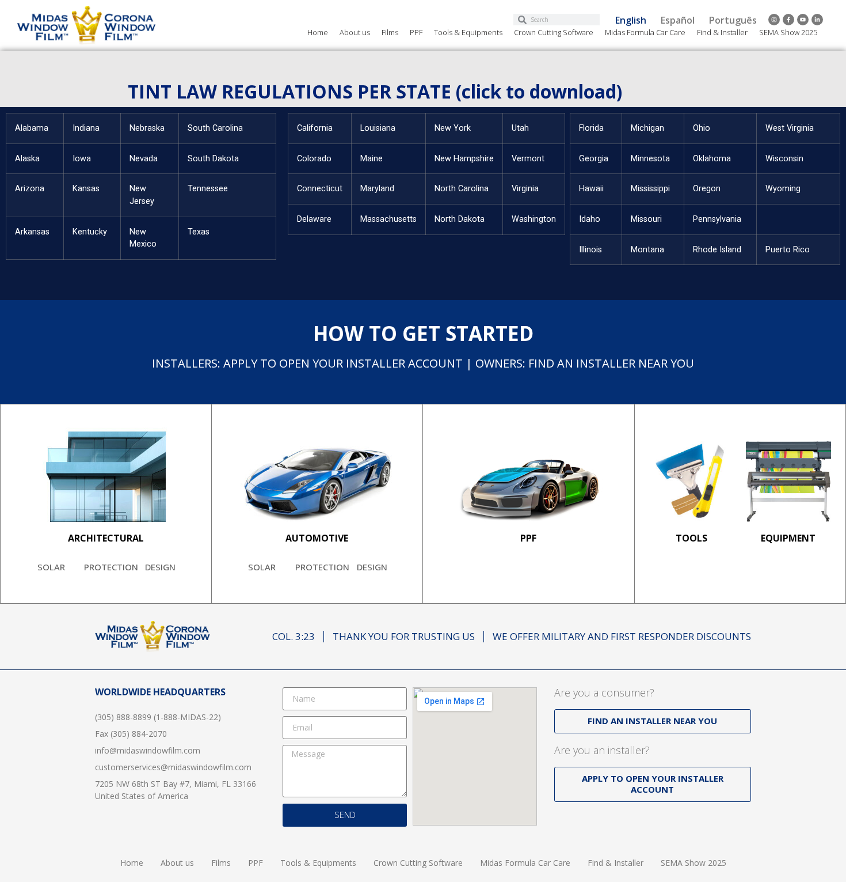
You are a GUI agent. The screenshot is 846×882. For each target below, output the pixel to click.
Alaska (27, 159)
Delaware (314, 219)
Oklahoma (712, 159)
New (444, 128)
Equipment (788, 538)
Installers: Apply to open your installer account (307, 363)
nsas (40, 232)
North (446, 189)
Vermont (528, 159)
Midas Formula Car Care (645, 32)
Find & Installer (722, 32)
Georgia (593, 159)
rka (26, 232)
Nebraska (147, 128)
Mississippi (650, 189)
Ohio (701, 128)
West (776, 128)
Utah (520, 128)
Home (317, 32)
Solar (51, 567)
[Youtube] (803, 19)
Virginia (525, 189)
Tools (691, 538)
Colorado (314, 159)
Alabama (31, 128)
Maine (371, 159)
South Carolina (215, 128)
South (200, 159)
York (462, 128)
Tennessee (208, 189)
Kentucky (90, 232)
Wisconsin (784, 159)
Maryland (377, 189)
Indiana (86, 128)
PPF (416, 32)
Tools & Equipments (468, 32)
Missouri (646, 219)
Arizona (29, 189)
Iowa (82, 159)
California (315, 128)
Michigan (647, 128)
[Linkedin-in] (817, 19)
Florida (591, 128)
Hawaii (591, 189)
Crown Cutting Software (553, 32)
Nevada (143, 159)
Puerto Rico (787, 250)
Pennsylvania (717, 219)
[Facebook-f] (788, 19)
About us (355, 32)
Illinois (590, 250)
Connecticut (319, 189)
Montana (647, 250)
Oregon (707, 189)
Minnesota (650, 159)
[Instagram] (774, 19)
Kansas (86, 189)
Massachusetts (388, 219)
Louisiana (377, 128)
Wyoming (783, 189)
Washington (534, 219)
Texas (198, 232)
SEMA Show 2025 (788, 32)
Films (390, 32)
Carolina (473, 189)
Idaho (589, 219)
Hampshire (474, 159)
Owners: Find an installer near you (584, 363)
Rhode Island (717, 250)
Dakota (225, 159)
